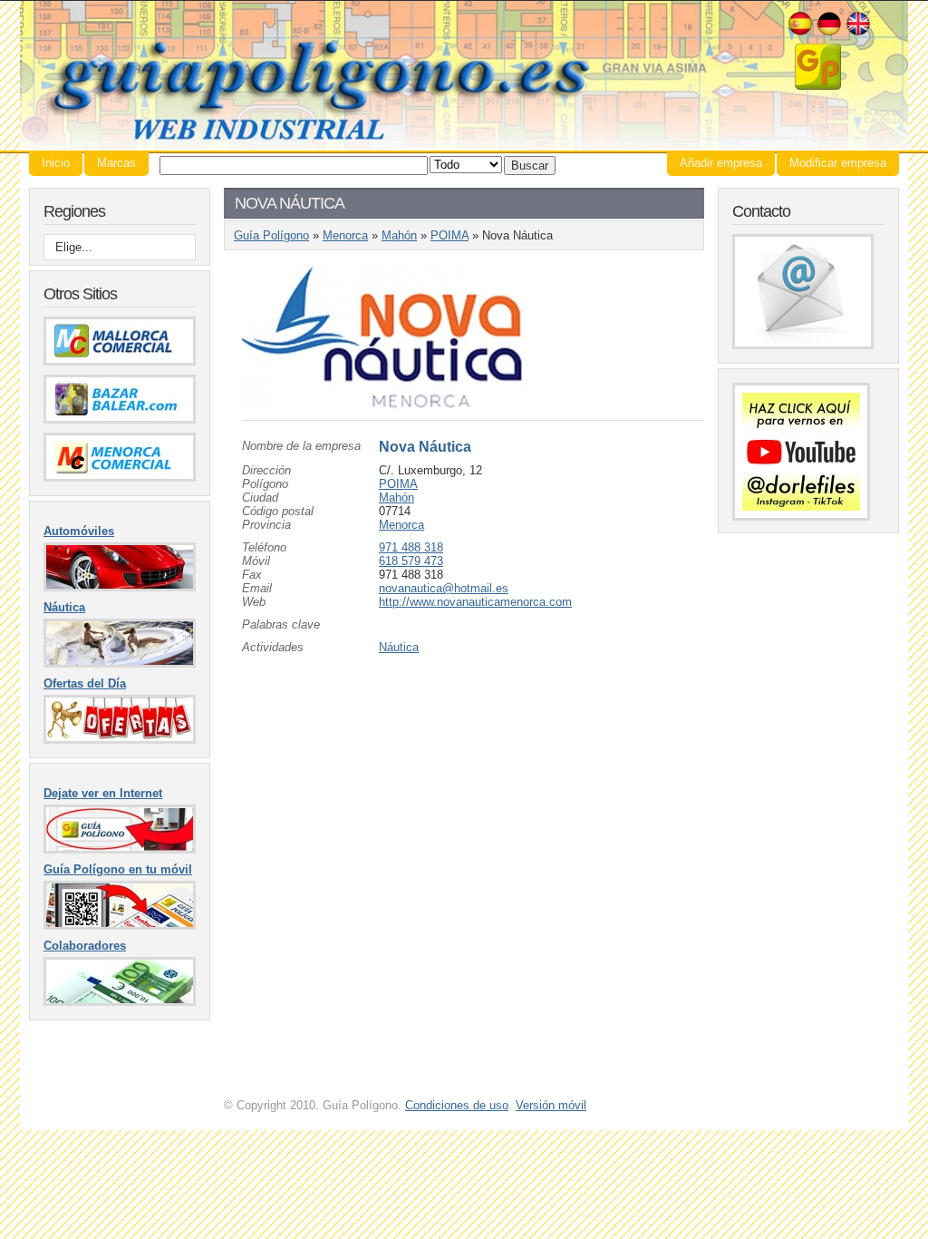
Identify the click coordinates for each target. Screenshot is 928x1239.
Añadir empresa (721, 163)
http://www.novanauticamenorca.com (475, 602)
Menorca (345, 235)
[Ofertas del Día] (120, 739)
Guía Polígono (464, 76)
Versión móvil (551, 1105)
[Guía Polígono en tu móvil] (120, 925)
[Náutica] (120, 663)
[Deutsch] (829, 33)
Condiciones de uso (456, 1105)
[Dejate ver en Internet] (120, 849)
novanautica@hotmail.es (443, 588)
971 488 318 (411, 547)
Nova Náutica (425, 446)
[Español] (800, 33)
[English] (858, 33)
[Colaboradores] (120, 1002)
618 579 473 (411, 561)
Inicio (56, 163)
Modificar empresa (837, 163)
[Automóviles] (120, 587)
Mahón (399, 235)
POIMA (449, 235)
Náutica (399, 647)
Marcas (116, 163)
